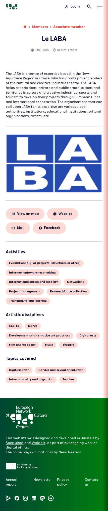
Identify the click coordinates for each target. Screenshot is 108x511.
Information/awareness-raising (32, 272)
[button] (36, 432)
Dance (32, 326)
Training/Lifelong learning (28, 300)
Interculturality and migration (31, 379)
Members (40, 27)
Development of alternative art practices (39, 335)
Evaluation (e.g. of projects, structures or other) (44, 263)
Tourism (68, 379)
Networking (75, 282)
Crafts (14, 326)
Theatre (68, 345)
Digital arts (87, 335)
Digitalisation (19, 370)
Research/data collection (68, 291)
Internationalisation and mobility (33, 282)
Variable (38, 443)
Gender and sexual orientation (60, 370)
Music (49, 345)
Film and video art (22, 345)
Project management (25, 291)
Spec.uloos (15, 443)
